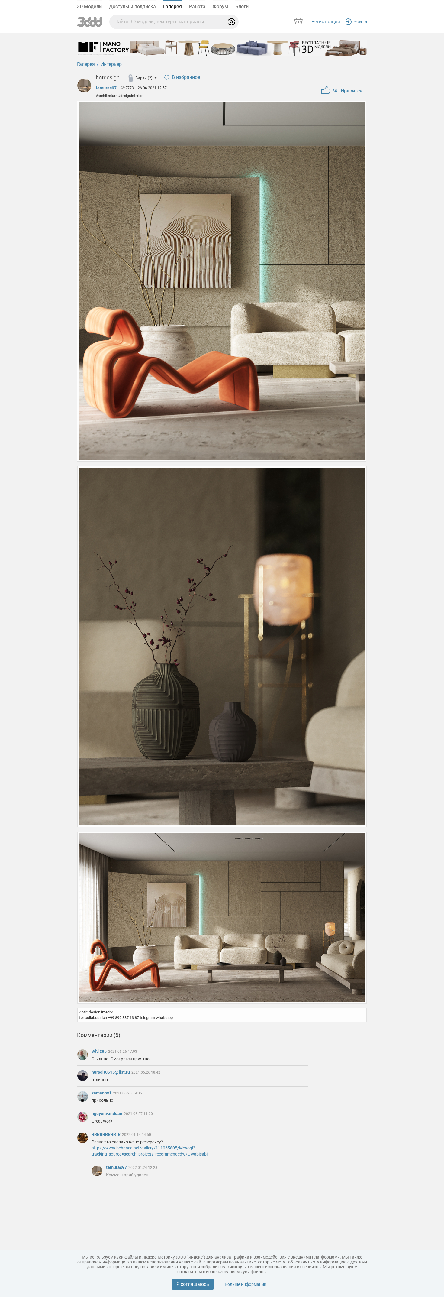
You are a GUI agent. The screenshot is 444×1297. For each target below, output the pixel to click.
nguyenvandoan (107, 1113)
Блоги (242, 6)
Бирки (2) (144, 78)
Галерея (172, 6)
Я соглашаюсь (192, 1284)
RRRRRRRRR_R (106, 1134)
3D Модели (89, 6)
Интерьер (111, 64)
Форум (220, 6)
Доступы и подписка (132, 6)
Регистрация (325, 21)
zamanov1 (102, 1093)
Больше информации (245, 1284)
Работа (197, 6)
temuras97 (106, 88)
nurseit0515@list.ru (111, 1072)
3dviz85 (100, 1051)
